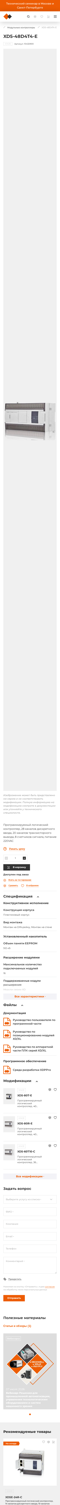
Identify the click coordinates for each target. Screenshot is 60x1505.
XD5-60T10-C (26, 1151)
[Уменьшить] (6, 858)
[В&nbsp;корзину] (53, 1442)
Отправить (14, 1298)
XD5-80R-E (24, 1123)
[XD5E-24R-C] (30, 1464)
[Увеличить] (24, 858)
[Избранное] (55, 1090)
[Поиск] (28, 17)
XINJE (21, 1090)
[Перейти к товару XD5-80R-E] (9, 1124)
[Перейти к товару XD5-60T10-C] (9, 1152)
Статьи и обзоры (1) (17, 1326)
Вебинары (13, 1338)
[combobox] (30, 1199)
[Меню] (55, 16)
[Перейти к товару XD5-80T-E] (9, 1096)
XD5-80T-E (24, 1095)
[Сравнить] (49, 1090)
